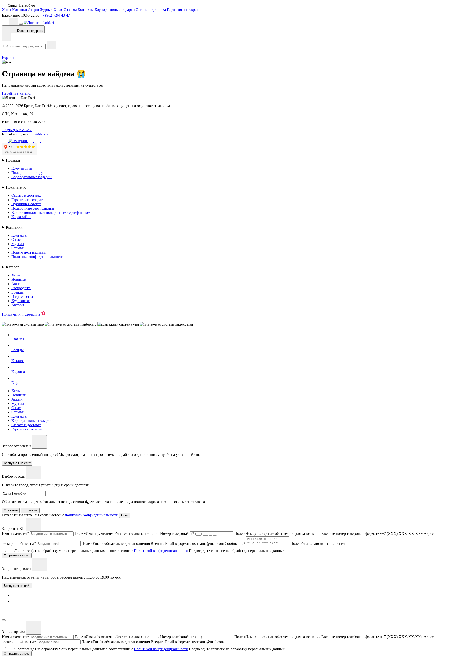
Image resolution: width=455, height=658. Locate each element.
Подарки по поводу (27, 173)
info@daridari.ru (42, 134)
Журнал (46, 10)
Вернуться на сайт (17, 586)
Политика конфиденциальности (37, 257)
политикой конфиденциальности (91, 515)
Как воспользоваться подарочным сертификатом (50, 212)
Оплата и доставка (151, 10)
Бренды (17, 292)
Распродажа (21, 288)
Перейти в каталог (17, 93)
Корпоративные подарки (115, 10)
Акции (33, 10)
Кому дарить (21, 168)
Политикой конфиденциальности (161, 551)
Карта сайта (21, 217)
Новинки (19, 10)
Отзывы (70, 10)
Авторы (17, 305)
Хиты (6, 10)
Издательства (22, 296)
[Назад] (6, 37)
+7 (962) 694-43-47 (55, 15)
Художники (20, 301)
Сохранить (30, 510)
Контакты (86, 10)
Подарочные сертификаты (32, 208)
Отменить (11, 510)
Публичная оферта (26, 204)
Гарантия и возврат (182, 10)
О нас (58, 10)
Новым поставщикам (28, 252)
